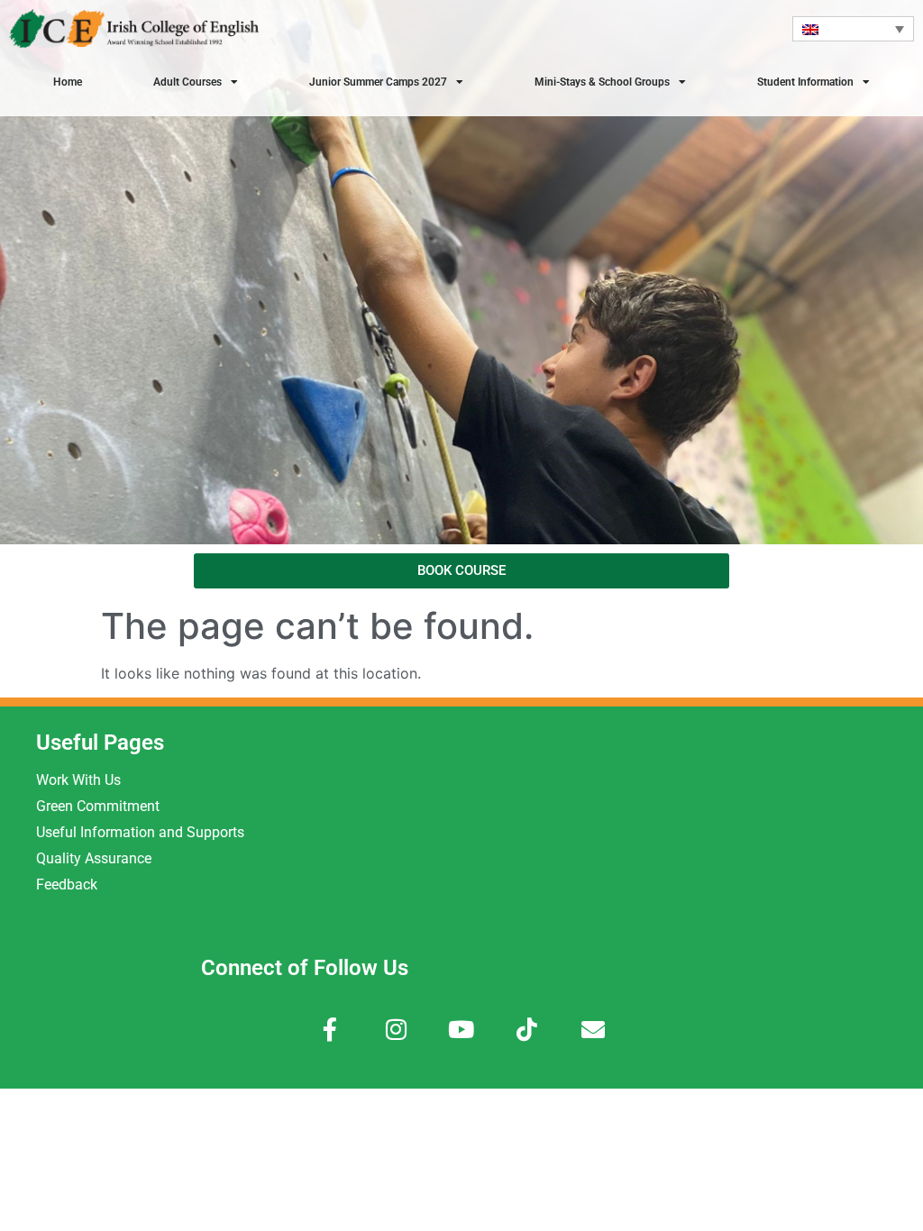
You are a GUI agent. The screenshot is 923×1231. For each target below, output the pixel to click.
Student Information (805, 82)
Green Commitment (98, 806)
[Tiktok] (527, 1029)
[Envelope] (593, 1029)
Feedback (66, 884)
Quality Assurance (93, 858)
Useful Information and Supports (140, 832)
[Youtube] (462, 1029)
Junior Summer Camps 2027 (378, 82)
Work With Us (78, 780)
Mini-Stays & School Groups (602, 82)
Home (67, 82)
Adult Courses (187, 82)
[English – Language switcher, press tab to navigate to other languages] (853, 28)
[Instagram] (396, 1029)
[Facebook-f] (330, 1029)
